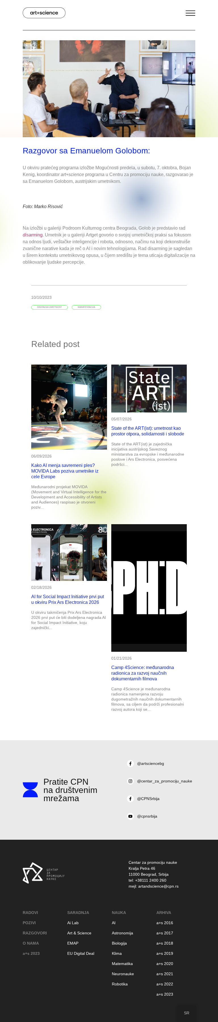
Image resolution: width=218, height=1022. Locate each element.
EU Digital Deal (80, 953)
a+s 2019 (164, 953)
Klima (117, 953)
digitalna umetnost (49, 307)
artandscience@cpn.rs (158, 886)
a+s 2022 (164, 984)
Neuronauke (123, 974)
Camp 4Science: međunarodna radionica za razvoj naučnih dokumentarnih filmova (142, 673)
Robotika (120, 984)
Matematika (122, 963)
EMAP (72, 943)
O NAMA (31, 943)
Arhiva (163, 912)
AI (114, 923)
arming (33, 234)
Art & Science (79, 933)
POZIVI (29, 923)
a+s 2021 (164, 974)
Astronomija (122, 933)
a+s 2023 (31, 953)
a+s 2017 (164, 933)
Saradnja (78, 912)
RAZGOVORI (35, 933)
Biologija (119, 943)
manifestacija (86, 307)
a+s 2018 (164, 943)
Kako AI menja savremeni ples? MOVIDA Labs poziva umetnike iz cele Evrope (64, 471)
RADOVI (30, 912)
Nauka (119, 912)
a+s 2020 (164, 963)
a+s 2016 (164, 923)
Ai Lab (73, 923)
